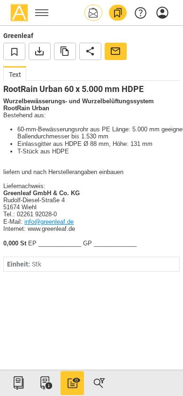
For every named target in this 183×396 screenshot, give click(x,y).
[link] (118, 13)
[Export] (40, 51)
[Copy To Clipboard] (65, 51)
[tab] (14, 73)
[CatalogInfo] (45, 383)
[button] (93, 13)
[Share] (90, 51)
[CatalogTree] (18, 383)
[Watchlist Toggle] (14, 51)
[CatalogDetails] (72, 383)
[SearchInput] (99, 383)
